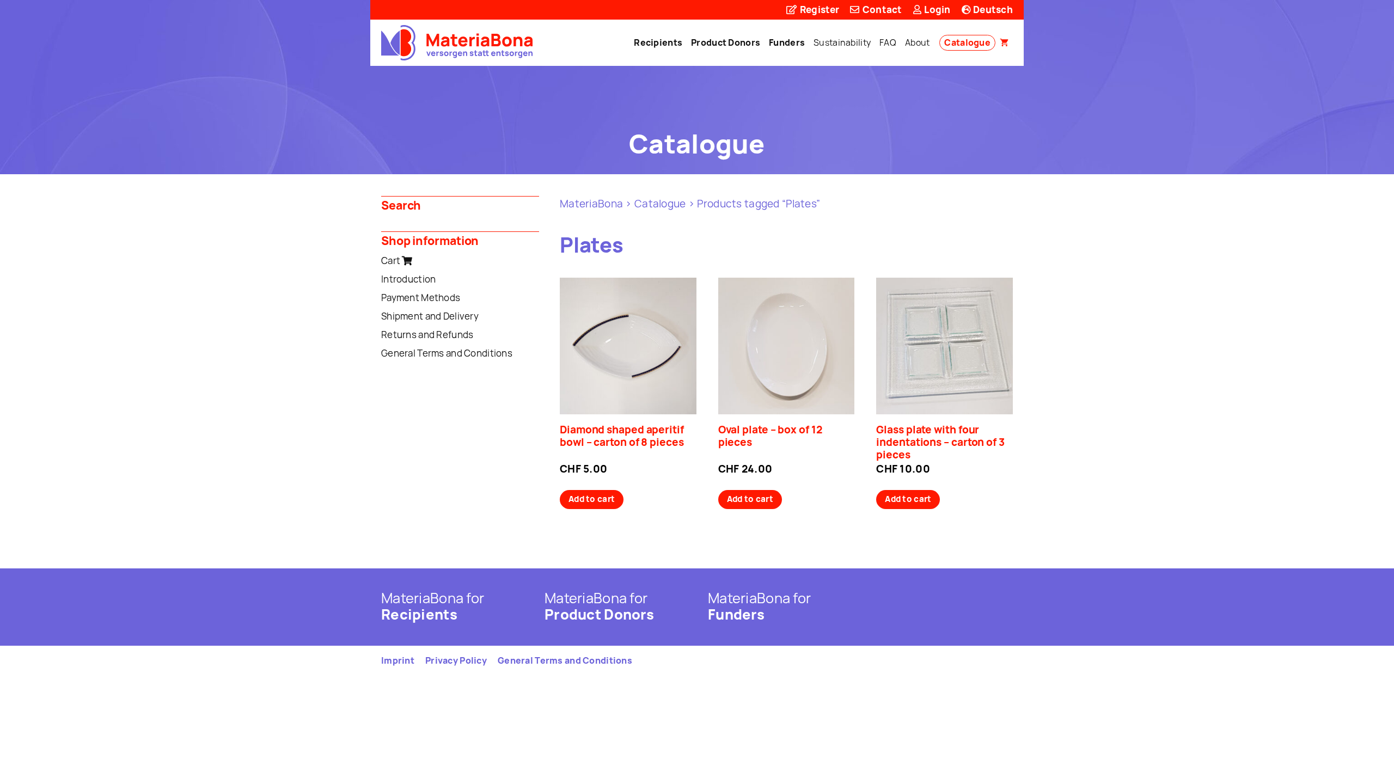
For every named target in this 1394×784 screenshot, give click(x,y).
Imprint (397, 660)
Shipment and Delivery (430, 316)
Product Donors (725, 42)
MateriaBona (591, 204)
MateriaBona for (432, 606)
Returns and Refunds (427, 334)
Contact (881, 9)
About (917, 42)
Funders (787, 42)
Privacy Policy (456, 660)
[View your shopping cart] (1004, 43)
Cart (391, 260)
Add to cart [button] (591, 499)
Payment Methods (420, 297)
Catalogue (967, 42)
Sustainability (842, 42)
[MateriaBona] (457, 43)
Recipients (658, 42)
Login (936, 9)
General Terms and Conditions (446, 353)
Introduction (408, 279)
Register (818, 9)
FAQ (887, 42)
